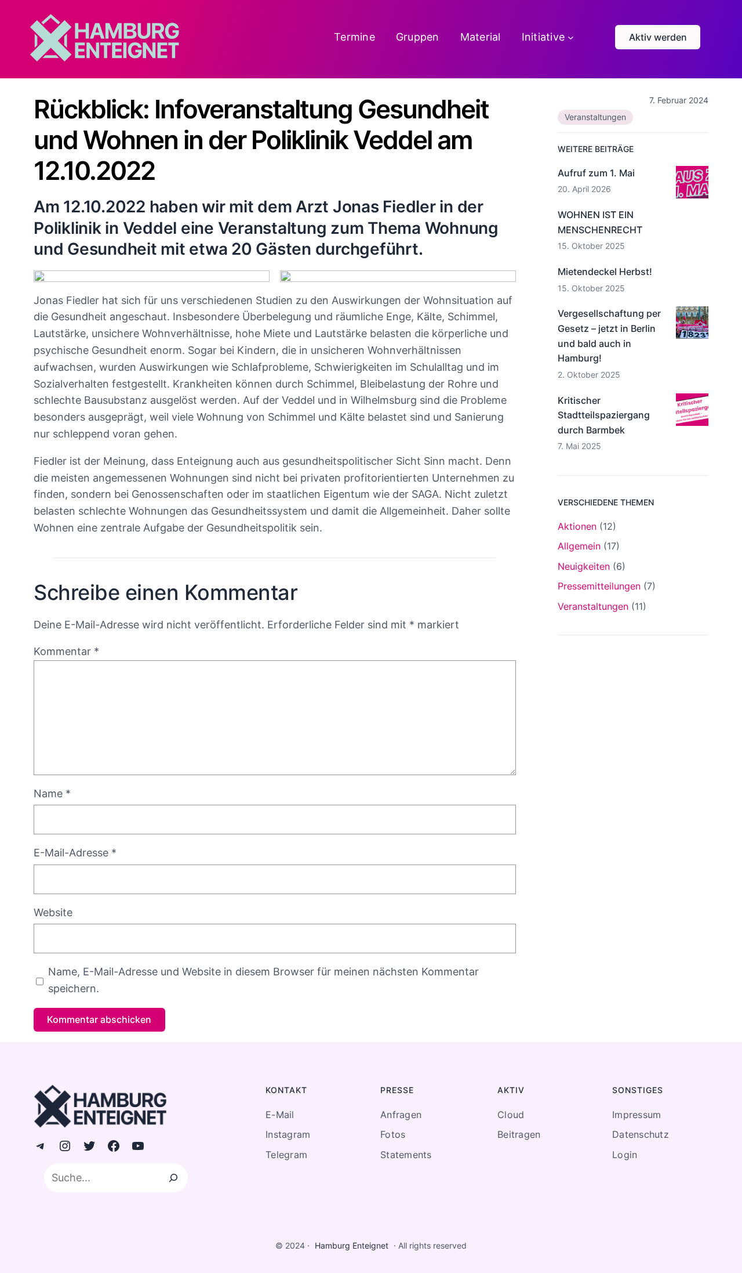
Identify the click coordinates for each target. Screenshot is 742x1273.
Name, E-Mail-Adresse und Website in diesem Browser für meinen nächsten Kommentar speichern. (263, 979)
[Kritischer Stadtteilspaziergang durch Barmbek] (692, 412)
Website (53, 912)
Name (52, 793)
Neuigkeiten (584, 566)
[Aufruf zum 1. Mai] (692, 184)
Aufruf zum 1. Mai (596, 173)
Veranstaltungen (595, 117)
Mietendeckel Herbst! (605, 271)
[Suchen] (173, 1178)
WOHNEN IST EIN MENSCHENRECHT (600, 222)
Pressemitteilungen (599, 586)
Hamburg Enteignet (351, 1245)
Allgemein (579, 546)
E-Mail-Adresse (75, 853)
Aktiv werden (658, 37)
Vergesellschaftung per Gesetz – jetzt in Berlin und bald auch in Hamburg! (609, 336)
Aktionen (577, 526)
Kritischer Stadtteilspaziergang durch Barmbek (604, 415)
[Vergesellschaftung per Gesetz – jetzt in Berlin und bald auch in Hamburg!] (692, 324)
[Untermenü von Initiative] (571, 37)
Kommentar (66, 651)
